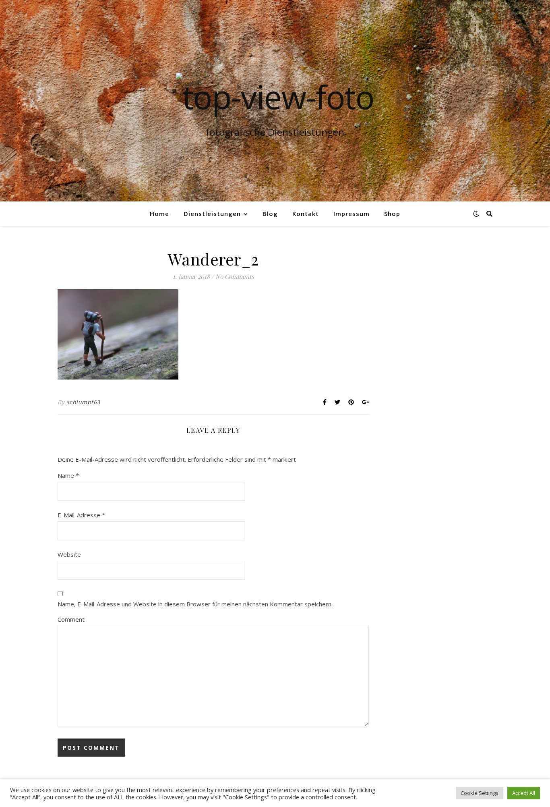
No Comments (234, 276)
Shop (392, 214)
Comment (71, 619)
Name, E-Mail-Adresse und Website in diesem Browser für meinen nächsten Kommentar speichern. (195, 604)
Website (69, 554)
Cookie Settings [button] (479, 793)
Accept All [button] (523, 793)
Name (68, 475)
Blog (270, 214)
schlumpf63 (83, 402)
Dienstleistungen (212, 214)
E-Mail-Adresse (81, 515)
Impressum (351, 214)
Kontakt (305, 214)
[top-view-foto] (275, 97)
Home (159, 214)
